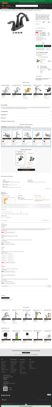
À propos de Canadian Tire (22, 361)
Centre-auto (44, 8)
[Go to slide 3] (19, 33)
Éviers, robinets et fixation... (14, 10)
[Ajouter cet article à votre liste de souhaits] (43, 43)
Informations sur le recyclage (23, 372)
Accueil (2, 10)
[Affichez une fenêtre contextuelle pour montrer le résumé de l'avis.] (45, 70)
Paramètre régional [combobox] (8, 217)
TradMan (2, 237)
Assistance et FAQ (3, 362)
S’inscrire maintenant (35, 354)
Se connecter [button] (26, 352)
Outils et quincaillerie (7, 10)
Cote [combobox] (2, 217)
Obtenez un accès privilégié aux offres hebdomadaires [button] (25, 406)
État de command (43, 5)
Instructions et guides (13, 372)
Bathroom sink (3, 266)
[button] (36, 5)
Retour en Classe (35, 8)
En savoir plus (5, 385)
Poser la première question (5, 297)
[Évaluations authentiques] (4, 193)
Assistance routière (13, 365)
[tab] (38, 34)
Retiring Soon (3, 226)
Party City (40, 8)
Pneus (30, 8)
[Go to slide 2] (16, 33)
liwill (2, 276)
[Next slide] (50, 1)
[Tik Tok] (9, 395)
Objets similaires (49, 22)
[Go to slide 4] (21, 33)
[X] (3, 395)
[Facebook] (1, 395)
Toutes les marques (22, 366)
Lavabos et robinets (22, 10)
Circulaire (12, 8)
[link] (38, 21)
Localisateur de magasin (3, 361)
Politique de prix (30, 366)
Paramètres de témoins (3, 372)
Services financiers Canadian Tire (14, 361)
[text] (38, 97)
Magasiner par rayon (5, 8)
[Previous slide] (1, 1)
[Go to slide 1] (13, 33)
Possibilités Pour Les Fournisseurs (23, 373)
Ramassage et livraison (3, 365)
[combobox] (47, 220)
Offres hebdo (17, 8)
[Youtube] (6, 395)
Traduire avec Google (4, 230)
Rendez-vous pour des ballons (14, 369)
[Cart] (49, 5)
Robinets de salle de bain (28, 10)
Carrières (21, 365)
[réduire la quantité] (41, 43)
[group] (6, 141)
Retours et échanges (3, 366)
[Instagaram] (4, 395)
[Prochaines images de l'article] (32, 23)
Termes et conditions (31, 362)
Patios (27, 8)
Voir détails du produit (44, 22)
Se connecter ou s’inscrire (32, 1)
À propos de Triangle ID (22, 362)
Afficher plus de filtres (4, 215)
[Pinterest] (7, 395)
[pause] (3, 1)
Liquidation (23, 8)
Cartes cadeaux (12, 366)
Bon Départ (21, 369)
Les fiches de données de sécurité (4, 369)
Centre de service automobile (14, 362)
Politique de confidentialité (32, 361)
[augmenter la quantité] (36, 43)
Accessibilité (30, 365)
